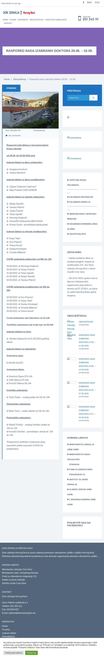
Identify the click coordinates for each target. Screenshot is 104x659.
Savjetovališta (77, 234)
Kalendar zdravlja (79, 202)
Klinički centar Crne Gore (14, 583)
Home (5, 20)
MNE (89, 2)
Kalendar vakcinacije (81, 197)
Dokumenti (23, 20)
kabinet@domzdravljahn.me (22, 613)
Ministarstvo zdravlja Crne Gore (17, 569)
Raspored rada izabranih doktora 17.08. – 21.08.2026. (87, 340)
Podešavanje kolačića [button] (13, 653)
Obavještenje (86, 322)
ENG (97, 2)
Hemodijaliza (8, 636)
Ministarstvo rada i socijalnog (78, 459)
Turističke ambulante (56, 20)
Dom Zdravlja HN (13, 130)
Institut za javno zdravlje (13, 580)
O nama (12, 20)
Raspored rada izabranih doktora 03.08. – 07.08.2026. (87, 388)
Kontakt (8, 23)
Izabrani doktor (9, 633)
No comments (14, 135)
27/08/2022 (11, 88)
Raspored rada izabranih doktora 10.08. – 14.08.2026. (87, 364)
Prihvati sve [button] (31, 653)
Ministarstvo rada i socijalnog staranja (20, 573)
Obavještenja (37, 20)
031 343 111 (90, 19)
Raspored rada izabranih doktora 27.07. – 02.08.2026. (87, 412)
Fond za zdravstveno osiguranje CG (19, 576)
